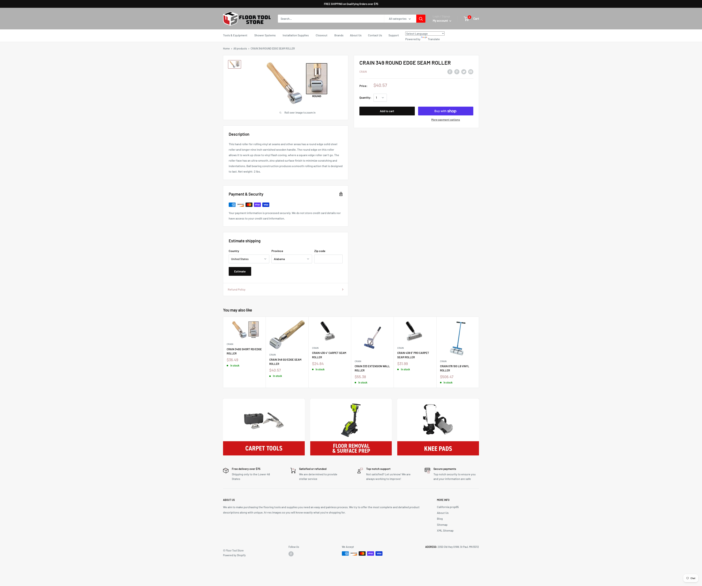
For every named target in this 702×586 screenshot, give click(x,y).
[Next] (479, 352)
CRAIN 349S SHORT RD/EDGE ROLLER (244, 351)
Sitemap (442, 524)
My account (440, 20)
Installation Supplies (296, 35)
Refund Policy (237, 289)
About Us (356, 35)
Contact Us (375, 35)
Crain (363, 71)
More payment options (445, 119)
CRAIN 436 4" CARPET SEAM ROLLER (329, 355)
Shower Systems (265, 35)
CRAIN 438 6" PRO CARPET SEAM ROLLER (413, 355)
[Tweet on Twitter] (463, 71)
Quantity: (365, 97)
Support (393, 35)
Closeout (321, 35)
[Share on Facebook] (449, 71)
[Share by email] (470, 71)
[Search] (420, 19)
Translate (434, 39)
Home (226, 48)
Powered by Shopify (234, 555)
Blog (440, 518)
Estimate (240, 271)
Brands (339, 35)
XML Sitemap (445, 530)
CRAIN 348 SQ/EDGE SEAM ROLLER (285, 361)
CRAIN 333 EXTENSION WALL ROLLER (372, 368)
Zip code (319, 251)
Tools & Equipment (235, 35)
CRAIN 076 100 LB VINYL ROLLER (454, 368)
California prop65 (448, 507)
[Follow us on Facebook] (291, 553)
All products (240, 48)
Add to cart (387, 111)
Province (277, 251)
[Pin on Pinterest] (456, 71)
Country (234, 251)
